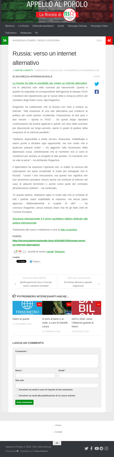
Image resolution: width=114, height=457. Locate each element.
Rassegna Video (99, 26)
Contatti (58, 432)
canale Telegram (55, 251)
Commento (21, 351)
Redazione (25, 33)
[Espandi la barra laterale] (4, 40)
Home (58, 425)
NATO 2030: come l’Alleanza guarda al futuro (83, 323)
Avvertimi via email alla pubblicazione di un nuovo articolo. (47, 396)
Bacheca (9, 26)
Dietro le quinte (21, 319)
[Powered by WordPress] (17, 451)
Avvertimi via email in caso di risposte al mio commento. (46, 390)
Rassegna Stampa (77, 26)
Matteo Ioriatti (24, 70)
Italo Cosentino (68, 229)
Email (62, 370)
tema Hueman (41, 451)
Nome (18, 370)
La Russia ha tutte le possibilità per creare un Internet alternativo (50, 83)
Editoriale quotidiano (43, 26)
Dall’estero (11, 33)
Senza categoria (49, 40)
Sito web (19, 380)
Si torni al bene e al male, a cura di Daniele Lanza (55, 323)
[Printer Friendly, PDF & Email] (20, 252)
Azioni (61, 26)
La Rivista (23, 26)
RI (36, 33)
